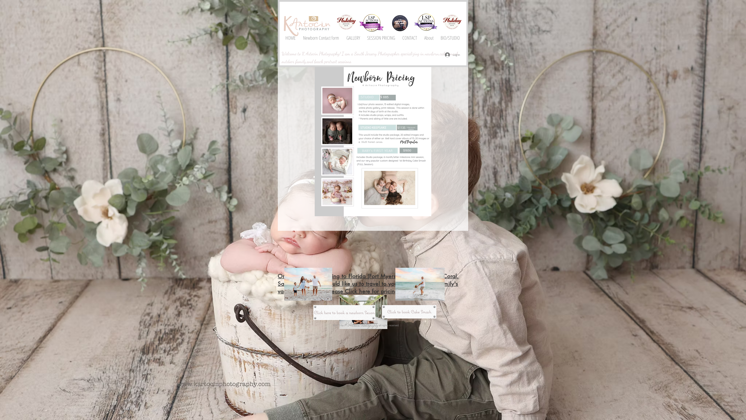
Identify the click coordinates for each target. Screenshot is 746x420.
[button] (353, 37)
